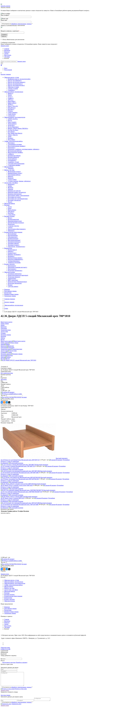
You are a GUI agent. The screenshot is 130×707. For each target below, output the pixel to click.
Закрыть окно (5, 45)
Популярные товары (10, 291)
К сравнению (15, 461)
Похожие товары (6, 354)
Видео (3, 358)
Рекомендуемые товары (11, 294)
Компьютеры (8, 597)
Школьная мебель (9, 591)
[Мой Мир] (7, 402)
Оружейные (12, 160)
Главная (6, 48)
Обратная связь (5, 647)
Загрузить (4, 379)
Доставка (7, 56)
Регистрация (8, 69)
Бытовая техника (9, 594)
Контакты (7, 50)
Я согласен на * (17, 687)
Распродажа (7, 292)
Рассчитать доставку (21, 397)
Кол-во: (3, 395)
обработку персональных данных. (21, 24)
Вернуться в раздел (6, 341)
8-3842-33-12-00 (5, 649)
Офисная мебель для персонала (13, 582)
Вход (5, 68)
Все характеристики (7, 373)
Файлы (3, 357)
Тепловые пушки (13, 245)
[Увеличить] (18, 360)
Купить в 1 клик (17, 394)
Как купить (7, 55)
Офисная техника (9, 601)
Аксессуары (4, 350)
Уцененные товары (10, 296)
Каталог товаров (6, 74)
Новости (6, 52)
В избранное (4, 463)
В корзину (11, 392)
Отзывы (3, 352)
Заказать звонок (5, 6)
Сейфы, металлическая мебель (13, 585)
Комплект (4, 346)
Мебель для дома (9, 588)
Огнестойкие (12, 159)
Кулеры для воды (9, 599)
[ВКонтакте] (2, 402)
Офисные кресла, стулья (11, 580)
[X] (9, 402)
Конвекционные (13, 238)
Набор (3, 344)
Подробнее (66, 460)
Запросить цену (16, 704)
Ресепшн (7, 593)
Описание (4, 347)
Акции (6, 53)
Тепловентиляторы (14, 242)
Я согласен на (17, 24)
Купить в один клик (20, 689)
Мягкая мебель (8, 586)
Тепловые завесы (13, 243)
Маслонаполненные (14, 240)
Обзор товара (5, 342)
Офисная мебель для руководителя (14, 583)
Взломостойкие (13, 157)
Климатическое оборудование (13, 596)
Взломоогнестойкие (14, 155)
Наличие (3, 355)
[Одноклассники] (4, 402)
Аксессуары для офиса (11, 589)
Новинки (7, 289)
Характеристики (6, 349)
